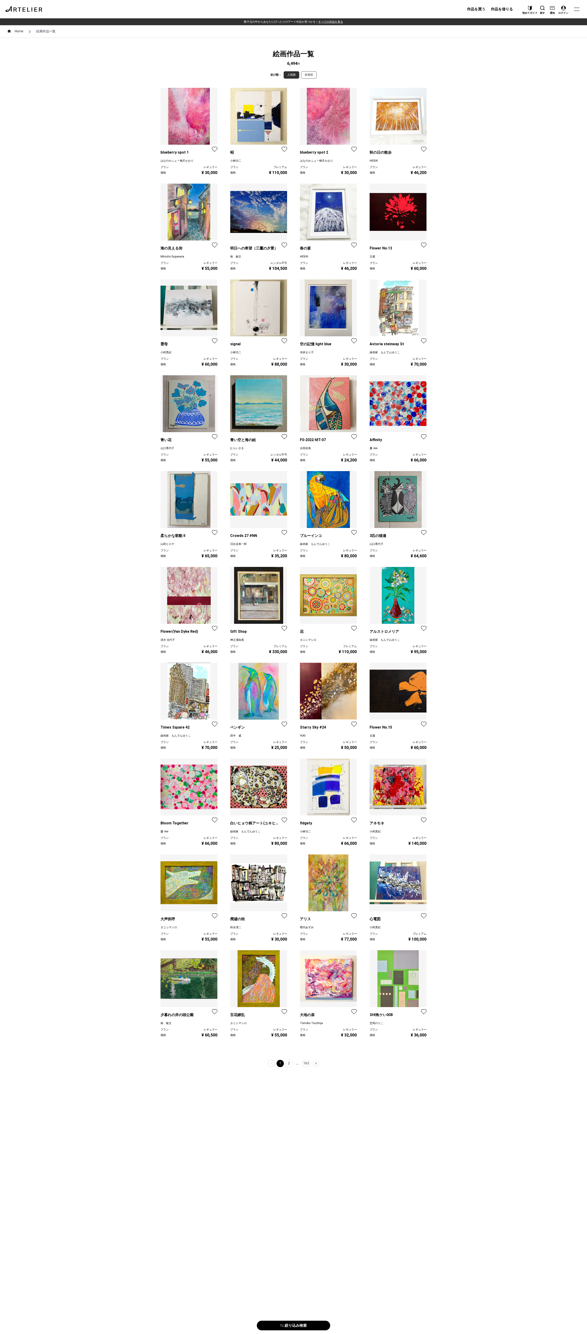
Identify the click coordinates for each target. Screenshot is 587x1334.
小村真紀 (166, 352)
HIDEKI (374, 160)
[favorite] (214, 149)
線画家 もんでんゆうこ (385, 352)
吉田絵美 (305, 448)
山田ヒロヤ (167, 544)
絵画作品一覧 (45, 31)
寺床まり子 (307, 352)
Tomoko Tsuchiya (311, 1023)
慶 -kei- (374, 448)
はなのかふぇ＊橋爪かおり (177, 160)
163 (306, 1063)
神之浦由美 (237, 639)
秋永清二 (235, 927)
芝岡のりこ (376, 1023)
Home (19, 31)
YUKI (302, 735)
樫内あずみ (307, 927)
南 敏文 (235, 256)
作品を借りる (502, 9)
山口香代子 (167, 448)
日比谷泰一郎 (238, 544)
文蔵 (372, 256)
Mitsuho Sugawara (172, 256)
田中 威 (235, 735)
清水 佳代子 (168, 639)
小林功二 (235, 160)
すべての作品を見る (330, 21)
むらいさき (237, 448)
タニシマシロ (308, 639)
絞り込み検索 (296, 1325)
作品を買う (476, 9)
